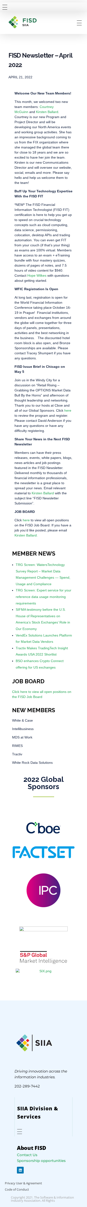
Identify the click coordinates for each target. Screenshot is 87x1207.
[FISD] (26, 22)
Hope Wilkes (36, 275)
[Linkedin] (20, 1170)
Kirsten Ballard (47, 112)
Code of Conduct (17, 1189)
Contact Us (27, 1155)
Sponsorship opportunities (41, 1160)
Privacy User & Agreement (23, 1183)
